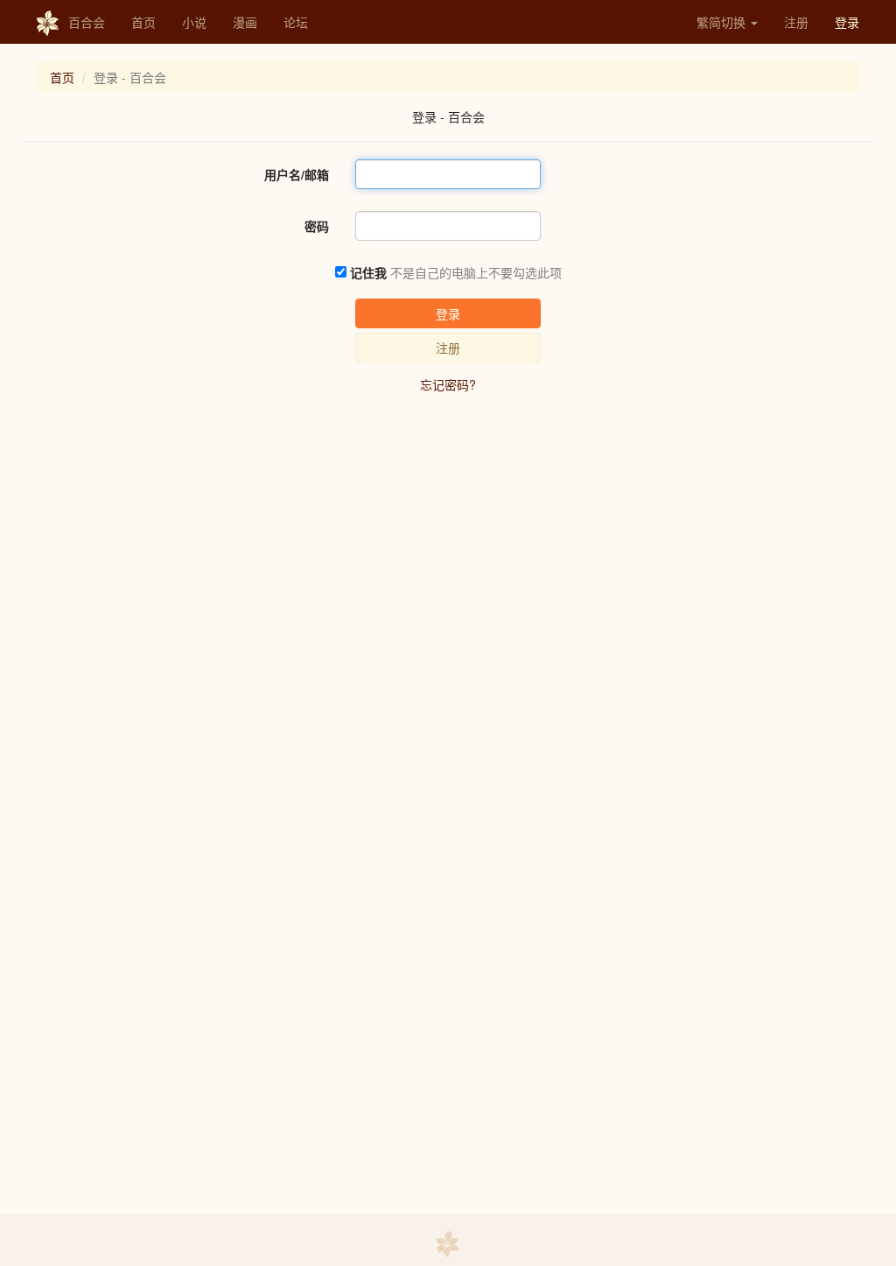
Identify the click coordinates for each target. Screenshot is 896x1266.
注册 (796, 22)
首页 (143, 22)
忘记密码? (448, 384)
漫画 (245, 22)
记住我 (368, 272)
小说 (194, 22)
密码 (316, 226)
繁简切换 (722, 22)
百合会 (86, 22)
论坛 (296, 22)
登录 (847, 22)
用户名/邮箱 (296, 174)
